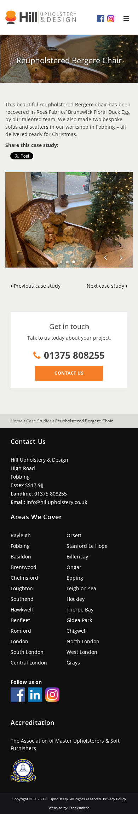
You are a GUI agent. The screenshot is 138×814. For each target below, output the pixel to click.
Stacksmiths (79, 807)
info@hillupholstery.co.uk (57, 502)
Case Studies (39, 421)
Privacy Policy (114, 798)
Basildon (21, 556)
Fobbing (20, 546)
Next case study (106, 285)
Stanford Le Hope (87, 546)
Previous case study (36, 285)
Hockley (76, 599)
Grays (73, 662)
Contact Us (69, 373)
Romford (21, 630)
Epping (75, 577)
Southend (22, 599)
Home (17, 421)
